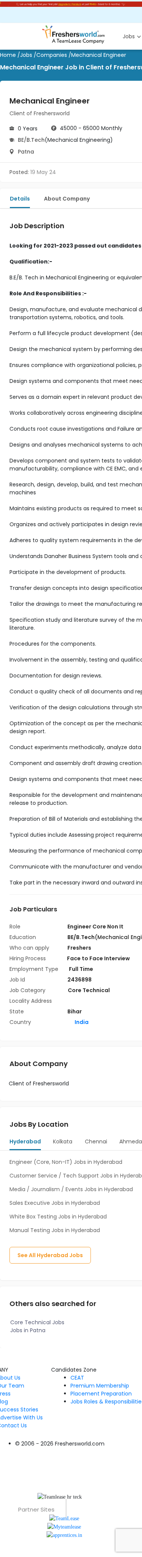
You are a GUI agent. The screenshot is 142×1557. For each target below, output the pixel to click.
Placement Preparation (101, 1393)
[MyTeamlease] (64, 1526)
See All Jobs (50, 1255)
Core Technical (89, 990)
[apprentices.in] (64, 1535)
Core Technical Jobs (37, 1322)
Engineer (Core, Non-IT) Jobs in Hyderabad (65, 1162)
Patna (26, 151)
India (81, 1022)
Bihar (74, 1011)
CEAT (77, 1377)
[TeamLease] (64, 1518)
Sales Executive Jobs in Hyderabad (54, 1203)
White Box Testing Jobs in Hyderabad (58, 1216)
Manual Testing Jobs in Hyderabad (54, 1230)
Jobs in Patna (27, 1330)
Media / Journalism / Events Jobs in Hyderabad (71, 1189)
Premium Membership (99, 1385)
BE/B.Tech (31, 140)
